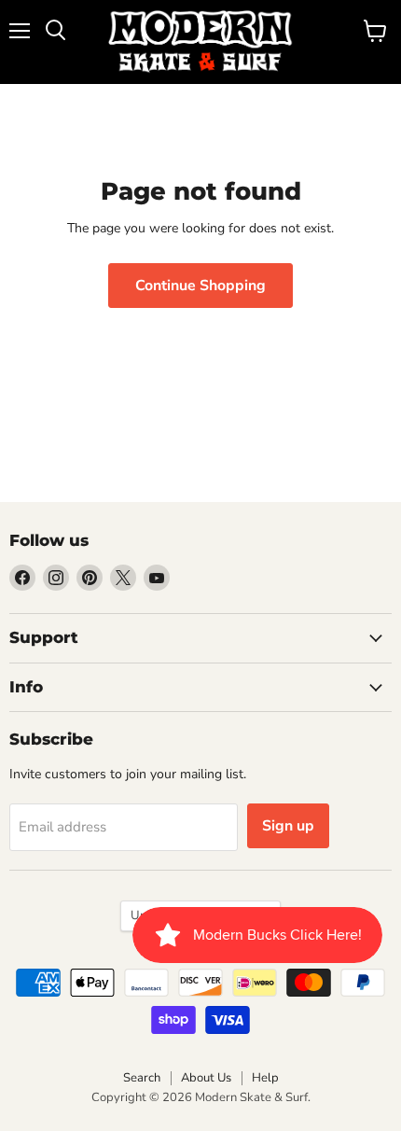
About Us (206, 1077)
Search (141, 1077)
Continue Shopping (200, 285)
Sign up (288, 826)
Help (265, 1077)
